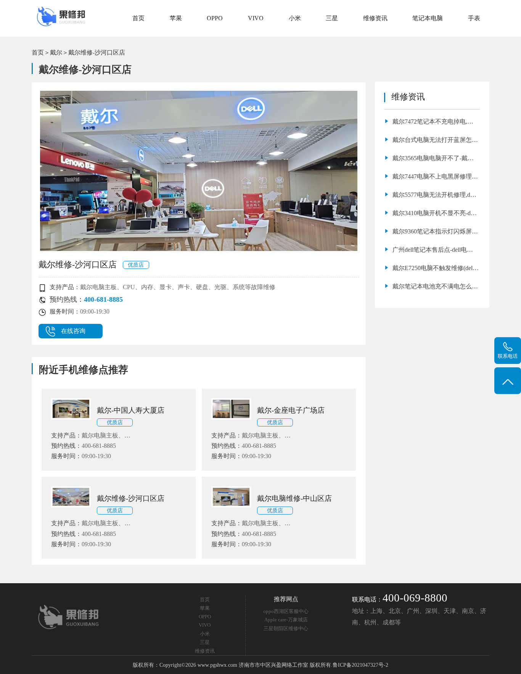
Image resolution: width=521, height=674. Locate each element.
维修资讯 (375, 18)
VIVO (256, 18)
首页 (138, 18)
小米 (295, 18)
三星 (332, 18)
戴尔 (56, 52)
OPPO (215, 18)
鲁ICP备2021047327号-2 (360, 665)
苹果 (176, 18)
